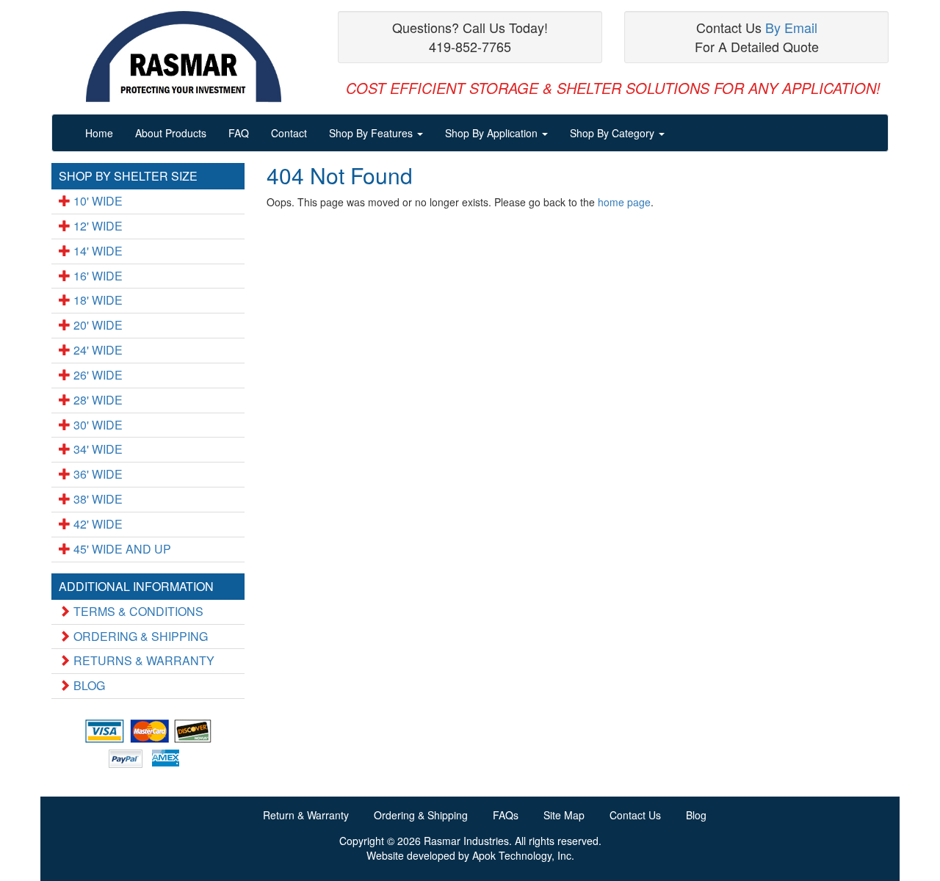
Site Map (564, 815)
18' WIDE (96, 299)
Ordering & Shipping (421, 815)
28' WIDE (96, 399)
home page (624, 202)
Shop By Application (492, 133)
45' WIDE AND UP (120, 548)
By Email (791, 27)
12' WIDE (96, 225)
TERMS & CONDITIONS (136, 611)
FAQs (505, 815)
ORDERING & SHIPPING (139, 636)
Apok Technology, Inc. (523, 855)
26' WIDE (96, 374)
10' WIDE (96, 200)
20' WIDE (96, 324)
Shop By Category (613, 133)
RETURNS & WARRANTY (142, 660)
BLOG (87, 685)
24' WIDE (96, 349)
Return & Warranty (306, 815)
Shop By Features (372, 133)
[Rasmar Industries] (183, 57)
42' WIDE (96, 523)
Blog (696, 815)
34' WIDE (96, 448)
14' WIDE (96, 250)
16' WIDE (96, 275)
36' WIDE (96, 473)
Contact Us (635, 815)
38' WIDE (96, 498)
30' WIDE (96, 424)
